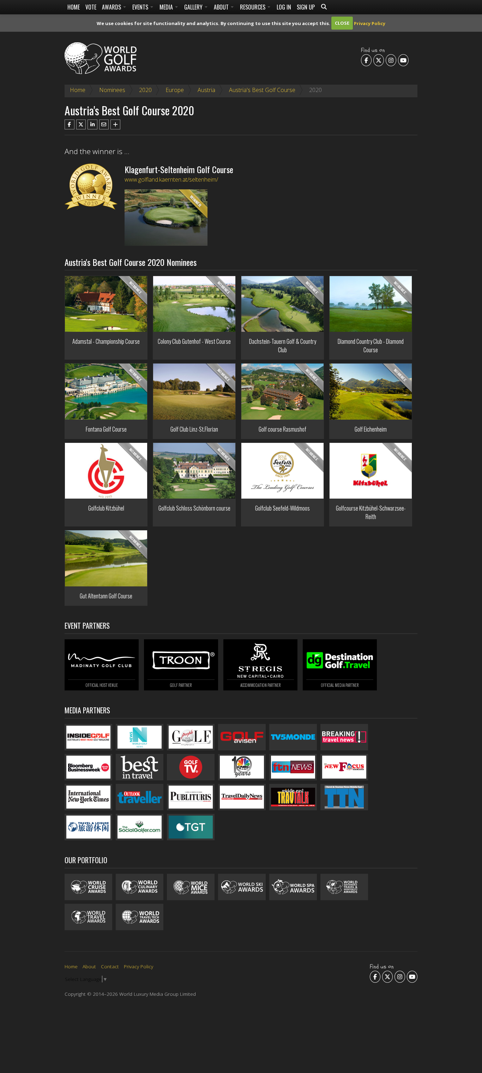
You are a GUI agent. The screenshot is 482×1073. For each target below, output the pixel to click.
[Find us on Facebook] (366, 60)
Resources (253, 7)
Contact (110, 966)
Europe (174, 90)
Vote (90, 7)
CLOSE (342, 23)
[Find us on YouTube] (403, 60)
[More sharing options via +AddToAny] (115, 124)
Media (166, 7)
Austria (206, 90)
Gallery (194, 7)
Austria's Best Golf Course (262, 90)
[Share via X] (81, 124)
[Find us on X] (378, 60)
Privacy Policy (369, 23)
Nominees (112, 90)
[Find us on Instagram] (391, 60)
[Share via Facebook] (69, 124)
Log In (284, 7)
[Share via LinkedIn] (92, 124)
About (222, 7)
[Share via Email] (104, 124)
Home (73, 7)
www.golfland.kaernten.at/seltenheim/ (171, 179)
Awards (112, 7)
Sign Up (306, 7)
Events (141, 7)
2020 (145, 90)
